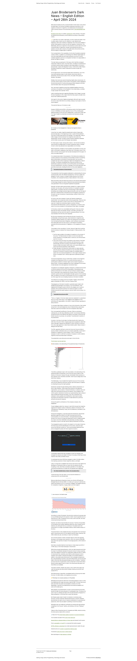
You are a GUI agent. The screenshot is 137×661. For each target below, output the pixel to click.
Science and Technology (51, 651)
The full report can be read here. (58, 341)
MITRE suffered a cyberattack (58, 626)
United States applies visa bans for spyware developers (71, 614)
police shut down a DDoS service (64, 631)
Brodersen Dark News (56, 33)
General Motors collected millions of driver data (62, 620)
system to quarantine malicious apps (68, 628)
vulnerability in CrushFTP (59, 623)
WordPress (98, 657)
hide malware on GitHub (65, 634)
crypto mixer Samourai (70, 617)
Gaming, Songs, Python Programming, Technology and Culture (50, 3)
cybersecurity (70, 33)
